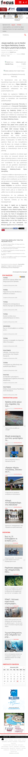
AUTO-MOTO (20, 744)
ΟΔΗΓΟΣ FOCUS (13, 751)
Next (25, 426)
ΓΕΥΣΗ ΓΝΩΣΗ (22, 746)
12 (11, 676)
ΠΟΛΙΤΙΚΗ (6, 375)
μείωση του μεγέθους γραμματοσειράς (13, 53)
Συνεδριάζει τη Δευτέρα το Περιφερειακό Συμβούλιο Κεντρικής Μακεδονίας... (13, 378)
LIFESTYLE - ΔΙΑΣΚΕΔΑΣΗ (14, 746)
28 (17, 681)
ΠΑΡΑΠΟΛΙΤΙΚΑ (14, 744)
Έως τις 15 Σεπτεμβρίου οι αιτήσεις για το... (13, 329)
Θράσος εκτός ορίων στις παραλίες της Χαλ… (13, 404)
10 (4, 676)
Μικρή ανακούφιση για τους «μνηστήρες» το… (14, 438)
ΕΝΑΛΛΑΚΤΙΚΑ (12, 748)
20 (14, 679)
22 (20, 679)
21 (17, 679)
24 (4, 681)
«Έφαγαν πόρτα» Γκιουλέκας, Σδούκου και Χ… (13, 469)
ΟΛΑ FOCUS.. (13, 743)
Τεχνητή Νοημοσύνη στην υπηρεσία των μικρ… (13, 634)
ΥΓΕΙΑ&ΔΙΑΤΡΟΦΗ (21, 741)
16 (24, 676)
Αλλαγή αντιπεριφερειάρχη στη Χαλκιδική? (13, 502)
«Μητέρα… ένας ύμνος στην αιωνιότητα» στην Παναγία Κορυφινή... (11, 354)
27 (14, 681)
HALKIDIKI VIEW (13, 749)
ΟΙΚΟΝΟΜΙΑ (6, 326)
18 (7, 679)
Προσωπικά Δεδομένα (14, 735)
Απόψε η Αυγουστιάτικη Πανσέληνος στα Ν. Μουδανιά (13, 390)
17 (4, 679)
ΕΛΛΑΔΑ (23, 54)
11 (7, 676)
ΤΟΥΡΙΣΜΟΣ (10, 740)
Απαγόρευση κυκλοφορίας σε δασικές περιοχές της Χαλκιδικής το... (13, 305)
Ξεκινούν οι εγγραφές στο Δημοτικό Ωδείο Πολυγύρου (13, 341)
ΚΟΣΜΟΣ (19, 740)
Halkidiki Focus (13, 52)
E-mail (8, 55)
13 (14, 676)
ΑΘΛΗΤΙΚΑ (10, 741)
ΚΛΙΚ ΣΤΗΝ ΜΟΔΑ (4, 746)
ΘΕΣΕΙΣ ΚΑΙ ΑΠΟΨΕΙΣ (5, 748)
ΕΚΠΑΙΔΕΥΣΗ (18, 748)
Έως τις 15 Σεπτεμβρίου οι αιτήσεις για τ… (11, 538)
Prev (4, 426)
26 (11, 681)
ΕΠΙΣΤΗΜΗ (24, 748)
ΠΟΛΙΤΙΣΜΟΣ (7, 350)
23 (24, 679)
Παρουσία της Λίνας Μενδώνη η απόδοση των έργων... (12, 292)
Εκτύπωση (3, 55)
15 (20, 676)
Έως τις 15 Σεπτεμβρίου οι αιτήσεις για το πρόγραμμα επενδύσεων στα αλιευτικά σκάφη (13, 257)
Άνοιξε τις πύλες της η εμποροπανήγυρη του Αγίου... (11, 317)
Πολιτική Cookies (22, 735)
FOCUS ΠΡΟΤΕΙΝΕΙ (7, 744)
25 (7, 681)
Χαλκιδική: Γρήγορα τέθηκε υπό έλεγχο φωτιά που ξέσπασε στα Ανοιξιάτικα (19, 17)
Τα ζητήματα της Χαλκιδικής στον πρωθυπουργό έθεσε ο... (12, 365)
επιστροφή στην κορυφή (20, 272)
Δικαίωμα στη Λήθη (5, 735)
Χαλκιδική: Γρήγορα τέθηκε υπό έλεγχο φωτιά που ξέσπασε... (12, 280)
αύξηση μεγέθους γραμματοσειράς (14, 53)
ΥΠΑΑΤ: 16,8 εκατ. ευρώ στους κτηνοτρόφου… (12, 601)
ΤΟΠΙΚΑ (5, 278)
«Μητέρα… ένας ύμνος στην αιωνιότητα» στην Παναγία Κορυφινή (8, 16)
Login (23, 2)
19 (11, 679)
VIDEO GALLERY (20, 749)
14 (17, 676)
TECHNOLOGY (6, 749)
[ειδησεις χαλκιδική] (2, 739)
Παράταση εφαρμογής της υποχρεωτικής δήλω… (13, 569)
